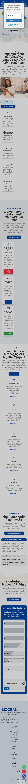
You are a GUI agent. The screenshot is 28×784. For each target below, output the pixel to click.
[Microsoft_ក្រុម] (24, 776)
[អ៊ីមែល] (24, 771)
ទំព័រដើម (3, 34)
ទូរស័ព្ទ (6, 638)
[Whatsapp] (24, 767)
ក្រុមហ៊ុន (6, 653)
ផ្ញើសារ (6, 688)
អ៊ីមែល (6, 631)
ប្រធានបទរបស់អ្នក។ (8, 661)
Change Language (14, 20)
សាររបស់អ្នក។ (7, 669)
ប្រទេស (6, 646)
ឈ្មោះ (6, 623)
